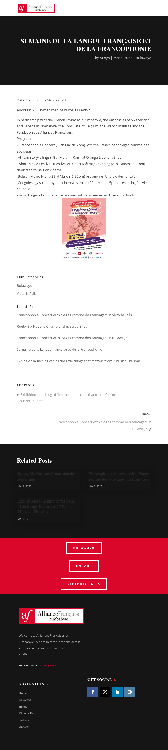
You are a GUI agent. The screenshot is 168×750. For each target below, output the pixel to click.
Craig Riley (49, 665)
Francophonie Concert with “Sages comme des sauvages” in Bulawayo (119, 476)
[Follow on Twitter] (105, 692)
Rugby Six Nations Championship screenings (47, 476)
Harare (23, 706)
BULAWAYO (84, 548)
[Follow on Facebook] (92, 692)
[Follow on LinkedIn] (117, 692)
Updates (24, 727)
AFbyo (105, 57)
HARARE (84, 566)
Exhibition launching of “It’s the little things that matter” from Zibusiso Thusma (46, 506)
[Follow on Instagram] (129, 692)
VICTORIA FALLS (84, 584)
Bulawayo (143, 57)
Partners (24, 720)
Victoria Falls (26, 293)
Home (23, 693)
